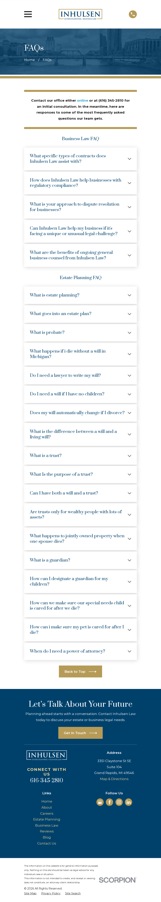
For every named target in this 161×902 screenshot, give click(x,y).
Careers (46, 813)
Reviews (47, 831)
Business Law (46, 825)
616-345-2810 (46, 780)
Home (46, 801)
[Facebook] (110, 802)
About (46, 807)
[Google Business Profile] (100, 802)
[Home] (80, 14)
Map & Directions (114, 779)
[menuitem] (30, 893)
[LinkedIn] (129, 802)
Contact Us (46, 843)
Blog (47, 837)
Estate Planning (46, 819)
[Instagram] (119, 802)
